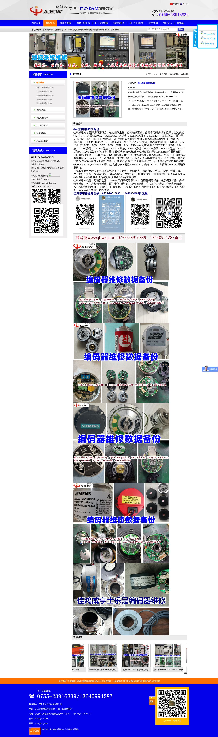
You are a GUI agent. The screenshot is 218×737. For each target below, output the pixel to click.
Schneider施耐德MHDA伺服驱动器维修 (80, 670)
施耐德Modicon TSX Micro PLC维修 (145, 670)
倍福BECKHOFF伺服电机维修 (112, 670)
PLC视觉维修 (101, 23)
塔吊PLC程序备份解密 (177, 670)
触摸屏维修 (119, 23)
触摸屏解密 (102, 29)
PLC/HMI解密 (136, 23)
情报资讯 (167, 23)
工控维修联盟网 (71, 729)
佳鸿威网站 (58, 729)
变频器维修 (48, 29)
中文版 (176, 4)
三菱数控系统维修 (44, 91)
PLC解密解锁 (113, 29)
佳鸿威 (180, 23)
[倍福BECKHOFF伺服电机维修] (112, 655)
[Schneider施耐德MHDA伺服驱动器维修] (80, 655)
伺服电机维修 (83, 23)
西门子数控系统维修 (45, 87)
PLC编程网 (46, 729)
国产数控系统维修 (44, 103)
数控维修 (50, 23)
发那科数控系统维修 (45, 95)
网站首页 (36, 23)
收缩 (195, 37)
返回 (185, 673)
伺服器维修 (65, 23)
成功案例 (153, 23)
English (186, 4)
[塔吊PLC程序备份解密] (177, 655)
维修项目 (174, 74)
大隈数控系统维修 (44, 99)
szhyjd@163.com (49, 183)
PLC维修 (68, 29)
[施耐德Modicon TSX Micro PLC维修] (145, 655)
